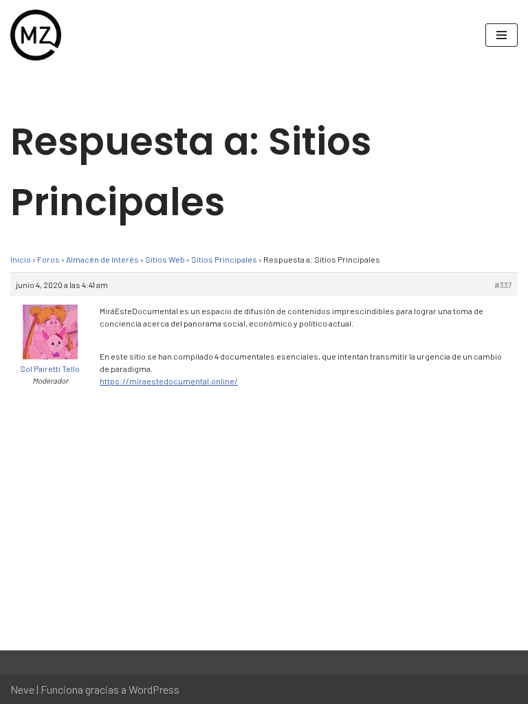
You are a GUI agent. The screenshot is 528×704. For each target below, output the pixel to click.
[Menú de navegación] (501, 35)
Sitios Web (165, 259)
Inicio (20, 259)
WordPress (154, 689)
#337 (503, 284)
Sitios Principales (224, 259)
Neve (22, 689)
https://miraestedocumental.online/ (169, 381)
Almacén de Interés (102, 259)
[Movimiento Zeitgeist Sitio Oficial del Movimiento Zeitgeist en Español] (35, 35)
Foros (48, 259)
